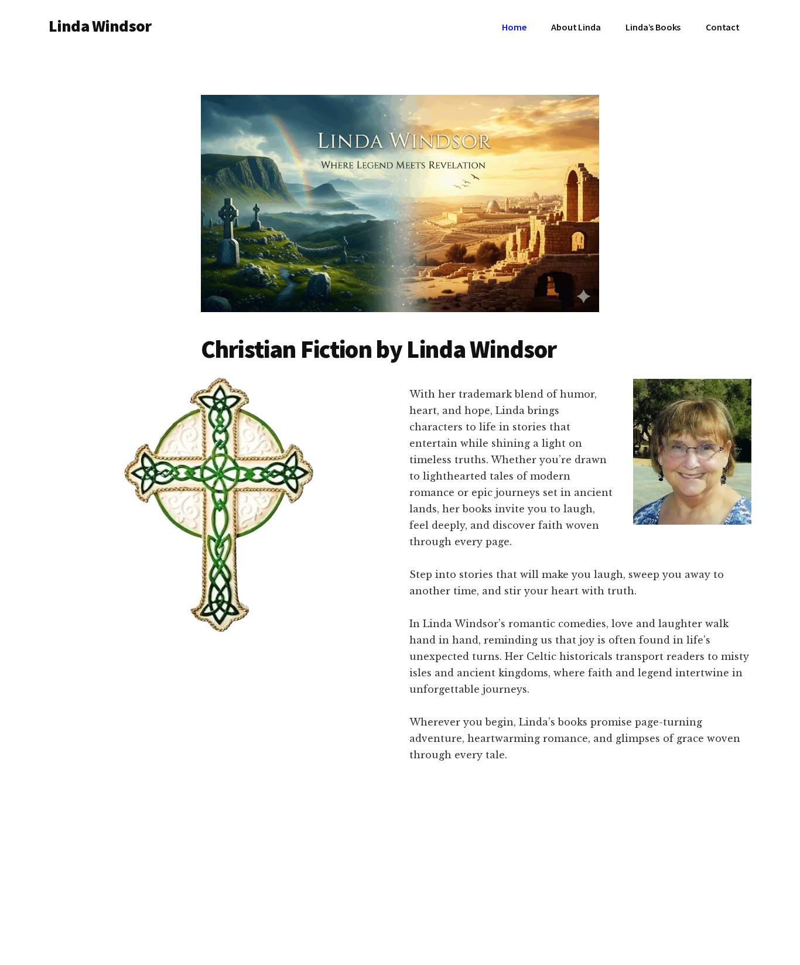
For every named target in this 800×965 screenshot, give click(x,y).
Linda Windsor (100, 25)
